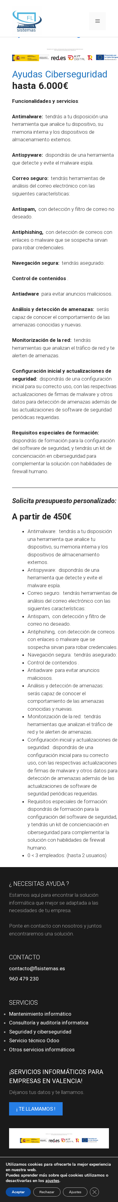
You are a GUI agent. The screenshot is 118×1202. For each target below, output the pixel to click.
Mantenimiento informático (40, 1014)
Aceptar (18, 1192)
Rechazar (46, 1192)
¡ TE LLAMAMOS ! (35, 1109)
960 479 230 (24, 979)
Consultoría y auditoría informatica (48, 1023)
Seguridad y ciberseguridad (40, 1032)
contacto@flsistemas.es (37, 968)
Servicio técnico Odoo (34, 1040)
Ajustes (75, 1192)
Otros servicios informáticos (42, 1049)
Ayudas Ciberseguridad (59, 74)
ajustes (52, 1181)
